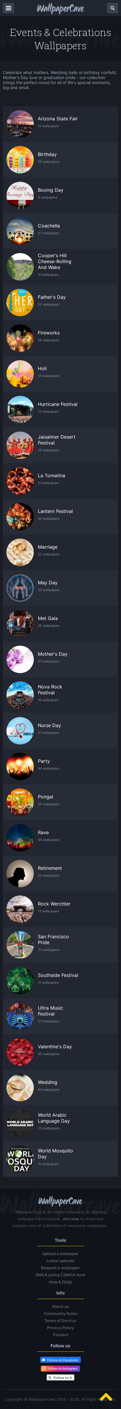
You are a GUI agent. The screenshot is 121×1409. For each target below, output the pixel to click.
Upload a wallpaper (60, 1253)
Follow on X (63, 1378)
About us (60, 1306)
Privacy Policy (60, 1327)
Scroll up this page (106, 1397)
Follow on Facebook (62, 1360)
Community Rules (60, 1313)
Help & (60, 1282)
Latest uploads (60, 1260)
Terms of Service (60, 1320)
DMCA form (74, 1274)
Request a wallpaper (60, 1267)
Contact (60, 1334)
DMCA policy (48, 1274)
